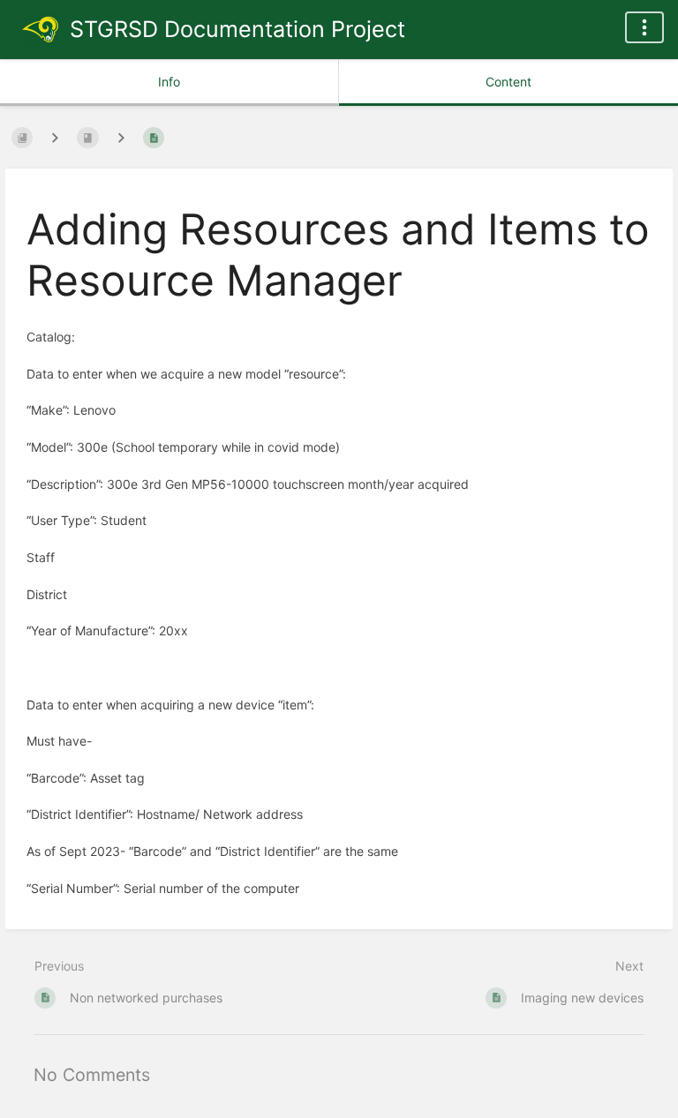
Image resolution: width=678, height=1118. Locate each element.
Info (169, 81)
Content (508, 81)
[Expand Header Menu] (644, 27)
